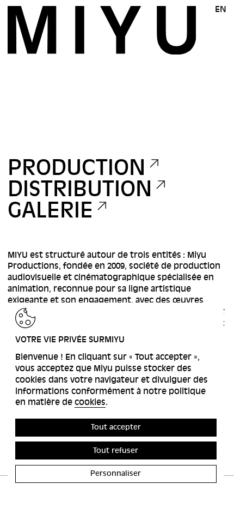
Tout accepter (116, 427)
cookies (90, 402)
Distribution (80, 189)
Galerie (50, 210)
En (220, 9)
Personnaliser (115, 473)
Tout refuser (115, 450)
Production (76, 167)
